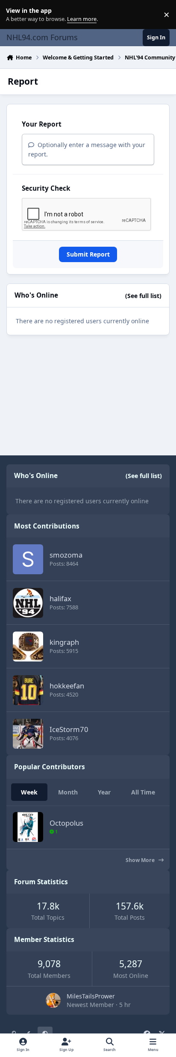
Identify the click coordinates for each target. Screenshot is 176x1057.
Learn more (16, 15)
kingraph (64, 642)
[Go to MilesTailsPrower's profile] (53, 1000)
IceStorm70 (69, 729)
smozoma (66, 555)
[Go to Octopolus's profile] (28, 827)
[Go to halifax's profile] (28, 603)
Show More (141, 860)
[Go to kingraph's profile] (28, 646)
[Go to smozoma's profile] (28, 559)
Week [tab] (29, 792)
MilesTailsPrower (91, 996)
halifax (60, 598)
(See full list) (143, 296)
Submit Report (88, 254)
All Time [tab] (143, 792)
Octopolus (66, 823)
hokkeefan (67, 686)
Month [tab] (68, 792)
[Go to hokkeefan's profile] (28, 690)
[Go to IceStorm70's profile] (28, 734)
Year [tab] (104, 792)
